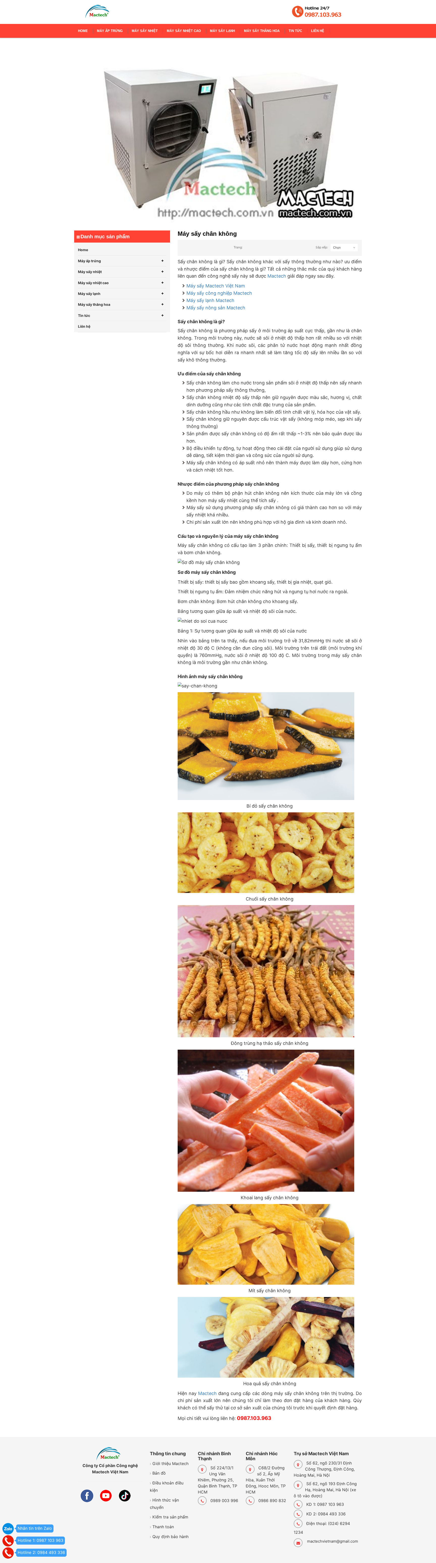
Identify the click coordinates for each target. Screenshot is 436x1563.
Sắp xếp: (322, 247)
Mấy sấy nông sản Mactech (215, 307)
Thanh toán (163, 1526)
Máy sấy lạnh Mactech (210, 300)
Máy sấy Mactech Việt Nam (215, 285)
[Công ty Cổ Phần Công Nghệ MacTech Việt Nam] (97, 14)
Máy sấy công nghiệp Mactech (219, 293)
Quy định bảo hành (170, 1536)
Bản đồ (159, 1473)
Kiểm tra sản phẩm (170, 1516)
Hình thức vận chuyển (164, 1504)
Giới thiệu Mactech (170, 1463)
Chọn (337, 247)
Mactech (276, 276)
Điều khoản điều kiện (166, 1486)
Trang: (238, 247)
